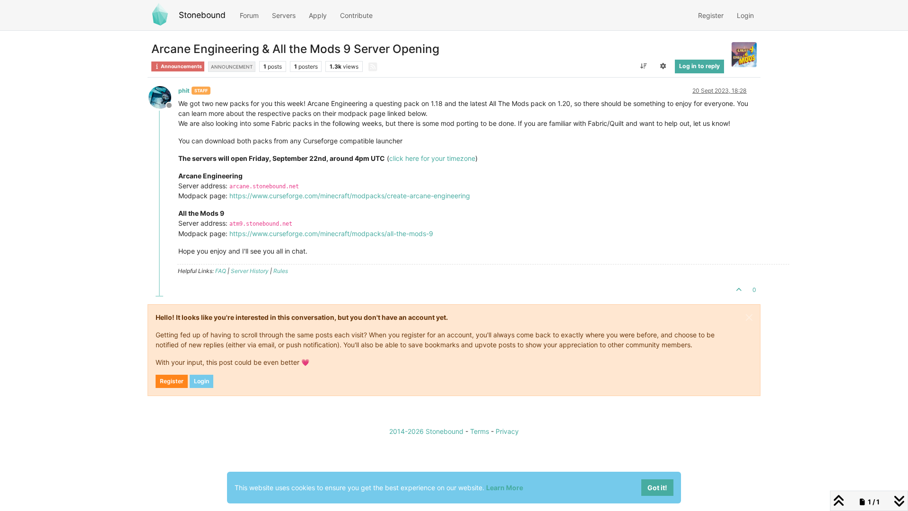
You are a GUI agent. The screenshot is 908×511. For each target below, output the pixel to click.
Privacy (507, 431)
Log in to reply (699, 66)
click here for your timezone (432, 158)
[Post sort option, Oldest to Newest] (643, 66)
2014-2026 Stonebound (426, 431)
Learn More (504, 488)
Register (171, 381)
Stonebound (202, 15)
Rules (280, 270)
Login (201, 381)
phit (184, 90)
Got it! (657, 488)
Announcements (181, 66)
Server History (250, 270)
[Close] (749, 317)
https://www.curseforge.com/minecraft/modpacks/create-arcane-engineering (349, 196)
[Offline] (163, 97)
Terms (479, 431)
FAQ (220, 270)
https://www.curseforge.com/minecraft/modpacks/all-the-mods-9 (331, 233)
